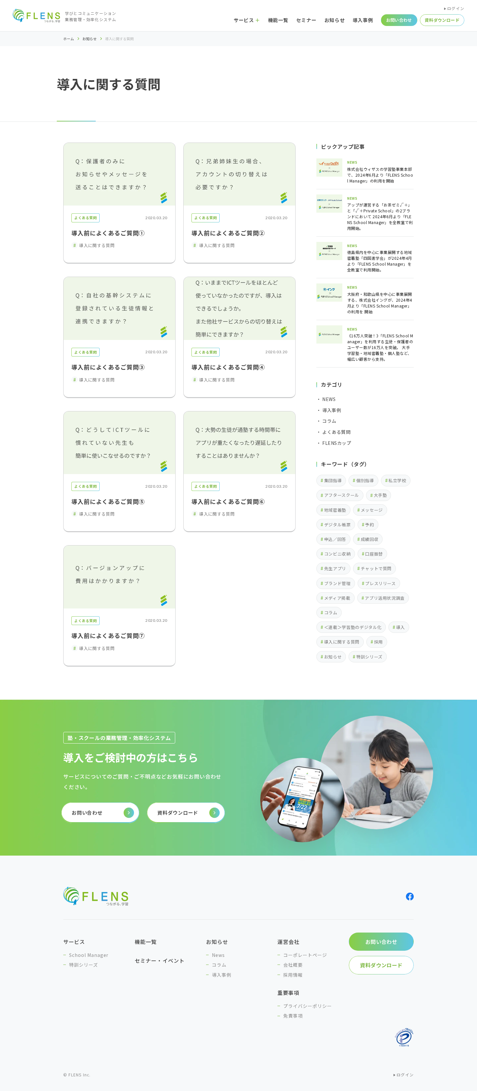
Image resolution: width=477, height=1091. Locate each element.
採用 (378, 642)
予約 (369, 524)
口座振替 (374, 554)
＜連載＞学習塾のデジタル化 (353, 627)
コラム (330, 612)
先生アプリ (335, 568)
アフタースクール (341, 495)
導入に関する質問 (342, 642)
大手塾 (380, 495)
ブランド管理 (337, 583)
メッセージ (372, 510)
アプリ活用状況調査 (385, 598)
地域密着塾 (335, 510)
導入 (400, 627)
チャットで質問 (376, 568)
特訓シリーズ (369, 657)
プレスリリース (380, 583)
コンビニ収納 (337, 554)
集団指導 (333, 480)
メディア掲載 (337, 598)
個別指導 (365, 480)
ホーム (68, 39)
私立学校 (397, 480)
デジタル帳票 (337, 524)
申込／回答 (335, 539)
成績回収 (370, 539)
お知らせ (89, 38)
